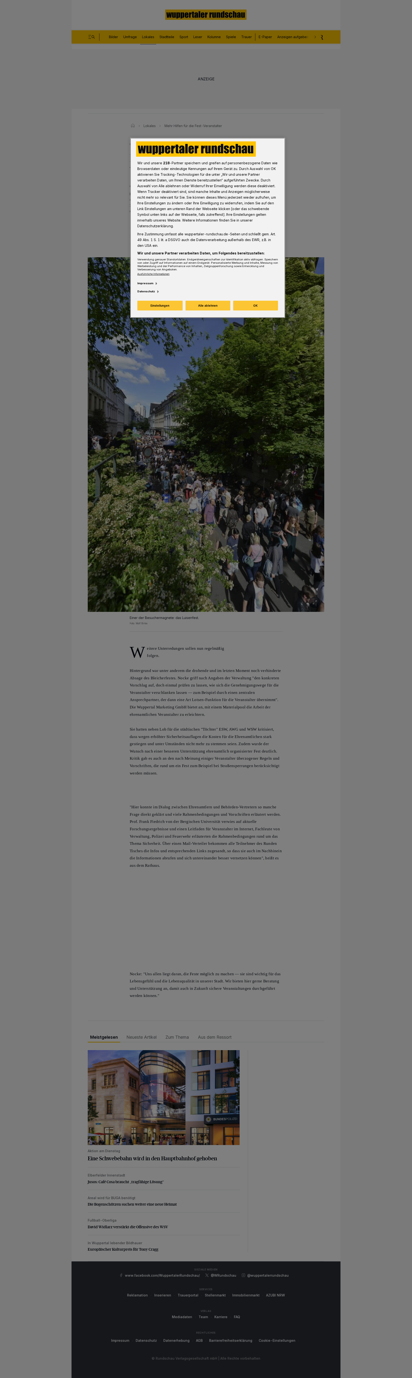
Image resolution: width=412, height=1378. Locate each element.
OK (255, 305)
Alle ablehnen (207, 305)
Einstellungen (159, 305)
